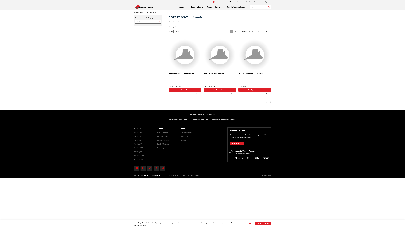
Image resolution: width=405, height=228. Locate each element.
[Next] (270, 31)
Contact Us (184, 136)
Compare (198, 94)
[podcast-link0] (239, 158)
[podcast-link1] (248, 158)
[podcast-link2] (257, 158)
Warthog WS (138, 144)
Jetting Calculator (163, 140)
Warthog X (137, 140)
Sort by (171, 31)
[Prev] (258, 31)
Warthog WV (138, 132)
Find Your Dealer (163, 132)
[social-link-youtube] (137, 168)
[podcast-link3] (266, 158)
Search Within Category (144, 18)
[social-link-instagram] (163, 168)
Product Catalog (163, 144)
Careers (183, 140)
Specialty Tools (139, 156)
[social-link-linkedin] (143, 168)
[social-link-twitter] (150, 168)
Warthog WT (138, 136)
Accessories (138, 159)
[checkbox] (194, 94)
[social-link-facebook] (157, 168)
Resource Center (163, 136)
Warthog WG (138, 152)
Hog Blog (160, 148)
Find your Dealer (186, 132)
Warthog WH (138, 148)
